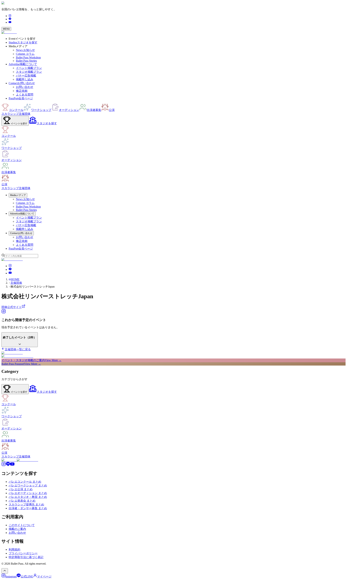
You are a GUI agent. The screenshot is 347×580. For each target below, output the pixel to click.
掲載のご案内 (17, 528)
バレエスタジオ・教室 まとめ (28, 496)
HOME (15, 279)
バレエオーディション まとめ (28, 493)
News (25, 50)
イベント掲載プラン (29, 67)
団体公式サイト (11, 307)
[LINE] (10, 19)
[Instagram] (10, 15)
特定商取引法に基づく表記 (26, 557)
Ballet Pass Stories (26, 60)
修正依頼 (21, 90)
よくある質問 (24, 94)
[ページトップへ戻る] (4, 570)
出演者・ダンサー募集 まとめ (28, 508)
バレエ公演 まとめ (21, 489)
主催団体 (24, 113)
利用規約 (14, 549)
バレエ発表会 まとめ (22, 500)
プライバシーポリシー (23, 553)
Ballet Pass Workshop (28, 57)
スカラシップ (10, 113)
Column (25, 53)
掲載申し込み (24, 79)
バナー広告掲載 (26, 75)
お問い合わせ (24, 86)
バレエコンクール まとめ (25, 481)
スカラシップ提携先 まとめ (26, 504)
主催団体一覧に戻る (18, 349)
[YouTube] (10, 22)
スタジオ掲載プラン (29, 71)
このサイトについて (22, 525)
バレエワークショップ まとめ (28, 485)
